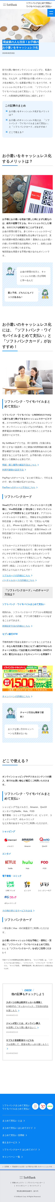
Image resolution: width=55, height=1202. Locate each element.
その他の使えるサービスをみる (17, 910)
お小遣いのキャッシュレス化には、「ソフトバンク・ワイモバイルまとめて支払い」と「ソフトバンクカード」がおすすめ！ (29, 123)
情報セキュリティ (18, 1182)
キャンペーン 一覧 (11, 1157)
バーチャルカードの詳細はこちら (18, 580)
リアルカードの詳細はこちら (16, 575)
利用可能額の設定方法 (13, 469)
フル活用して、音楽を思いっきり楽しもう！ (27, 1042)
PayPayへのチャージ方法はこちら (18, 487)
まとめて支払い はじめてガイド (17, 1128)
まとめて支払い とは (12, 1120)
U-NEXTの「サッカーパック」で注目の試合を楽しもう (27, 1006)
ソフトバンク (10, 4)
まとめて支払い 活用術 (13, 1135)
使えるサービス (9, 1142)
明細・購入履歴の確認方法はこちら (19, 465)
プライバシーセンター (35, 1182)
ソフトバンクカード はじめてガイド (19, 1149)
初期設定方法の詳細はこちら (16, 626)
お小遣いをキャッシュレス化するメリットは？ (29, 113)
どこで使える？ (16, 132)
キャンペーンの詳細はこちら (16, 696)
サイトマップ (34, 1186)
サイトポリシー (21, 1186)
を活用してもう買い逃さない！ (23, 1025)
